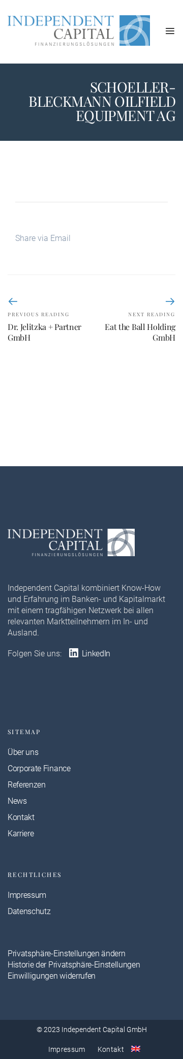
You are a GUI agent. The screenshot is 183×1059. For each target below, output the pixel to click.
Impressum (27, 895)
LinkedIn (95, 653)
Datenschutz (29, 911)
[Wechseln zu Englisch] (135, 1049)
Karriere (21, 833)
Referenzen (27, 785)
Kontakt (21, 817)
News (17, 801)
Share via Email (43, 238)
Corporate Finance (39, 768)
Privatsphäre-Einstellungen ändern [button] (66, 953)
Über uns (23, 752)
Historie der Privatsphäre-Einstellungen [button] (74, 965)
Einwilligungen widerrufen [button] (52, 976)
